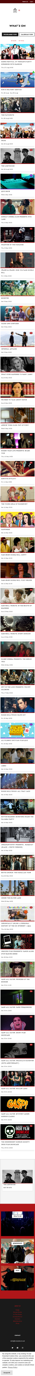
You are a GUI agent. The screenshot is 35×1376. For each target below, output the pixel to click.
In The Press (17, 1314)
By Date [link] (13, 40)
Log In (31, 1)
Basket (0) (25, 1)
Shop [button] (17, 1270)
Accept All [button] (7, 1372)
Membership (17, 1321)
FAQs (17, 1310)
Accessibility (17, 1316)
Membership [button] (17, 1243)
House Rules (17, 1312)
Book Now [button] (17, 1187)
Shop (17, 1323)
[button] (19, 10)
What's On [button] (17, 1216)
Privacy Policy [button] (12, 1367)
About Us (17, 1306)
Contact (17, 1319)
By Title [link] (21, 40)
